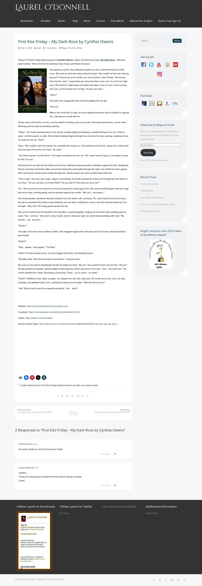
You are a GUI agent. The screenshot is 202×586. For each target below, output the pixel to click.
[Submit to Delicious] (67, 396)
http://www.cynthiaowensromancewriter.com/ (47, 306)
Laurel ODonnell (26, 467)
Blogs (64, 48)
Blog (75, 20)
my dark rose (78, 385)
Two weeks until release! (151, 197)
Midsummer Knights (141, 20)
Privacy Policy (152, 513)
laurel (38, 48)
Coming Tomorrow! (149, 184)
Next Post (112, 411)
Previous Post (34, 411)
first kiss (38, 385)
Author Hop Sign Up (169, 20)
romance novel (91, 385)
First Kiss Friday (75, 48)
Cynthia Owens (27, 385)
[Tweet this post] (62, 396)
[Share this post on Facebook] (58, 396)
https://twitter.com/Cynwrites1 (39, 318)
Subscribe (148, 152)
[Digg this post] (72, 396)
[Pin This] (87, 396)
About (87, 20)
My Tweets (64, 513)
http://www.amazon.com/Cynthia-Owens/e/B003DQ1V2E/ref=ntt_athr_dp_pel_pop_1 (78, 324)
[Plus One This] (82, 396)
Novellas (45, 20)
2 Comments (51, 48)
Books (61, 20)
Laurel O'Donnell (52, 7)
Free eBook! (117, 20)
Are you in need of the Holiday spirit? (157, 204)
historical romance (65, 385)
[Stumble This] (77, 396)
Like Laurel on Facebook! (119, 506)
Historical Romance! (149, 211)
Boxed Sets (27, 20)
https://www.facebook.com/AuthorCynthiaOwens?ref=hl (54, 312)
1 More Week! (147, 191)
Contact (100, 20)
